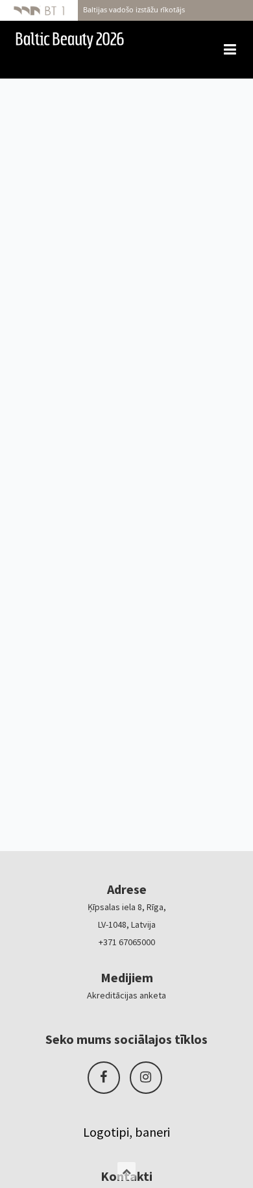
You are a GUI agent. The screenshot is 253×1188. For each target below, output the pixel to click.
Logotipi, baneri (126, 1132)
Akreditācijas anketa (126, 995)
